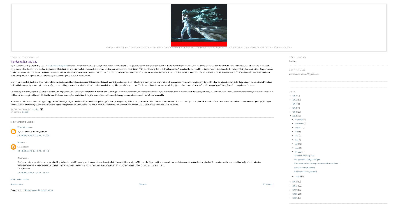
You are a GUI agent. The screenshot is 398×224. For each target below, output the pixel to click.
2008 (295, 193)
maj (296, 139)
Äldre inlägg (268, 184)
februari (298, 151)
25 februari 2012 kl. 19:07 (33, 172)
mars (297, 147)
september (299, 123)
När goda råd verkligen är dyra (307, 159)
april (297, 143)
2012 (295, 115)
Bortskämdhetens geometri (305, 171)
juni (297, 135)
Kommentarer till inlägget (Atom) (39, 190)
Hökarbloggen (24, 127)
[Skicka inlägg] (41, 109)
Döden (25, 112)
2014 (295, 107)
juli (296, 131)
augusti (298, 127)
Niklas (20, 142)
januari (298, 176)
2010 (295, 185)
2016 (295, 99)
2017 (295, 95)
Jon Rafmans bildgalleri (58, 65)
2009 (295, 189)
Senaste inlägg (17, 184)
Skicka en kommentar (20, 179)
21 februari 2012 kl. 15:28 (33, 135)
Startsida (143, 184)
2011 (295, 181)
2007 (295, 197)
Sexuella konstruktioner (304, 167)
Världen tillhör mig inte (24, 61)
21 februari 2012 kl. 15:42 (33, 150)
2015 (295, 103)
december (299, 119)
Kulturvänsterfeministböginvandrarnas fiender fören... (316, 163)
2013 (295, 111)
